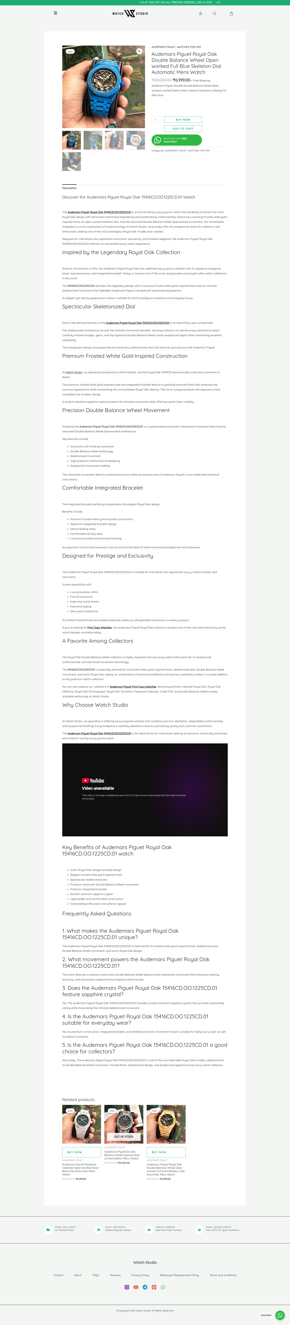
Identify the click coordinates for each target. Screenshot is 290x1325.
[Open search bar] (214, 13)
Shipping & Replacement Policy (179, 1275)
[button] (55, 13)
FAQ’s (96, 1275)
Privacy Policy (140, 1275)
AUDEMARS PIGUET (164, 47)
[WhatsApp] (163, 1287)
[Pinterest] (154, 1287)
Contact (58, 1275)
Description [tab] (69, 188)
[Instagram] (126, 1287)
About (78, 1275)
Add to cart (183, 128)
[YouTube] (135, 1287)
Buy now (183, 119)
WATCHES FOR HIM (189, 47)
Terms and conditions (223, 1275)
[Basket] (231, 14)
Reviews (115, 1275)
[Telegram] (145, 1287)
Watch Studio (73, 372)
